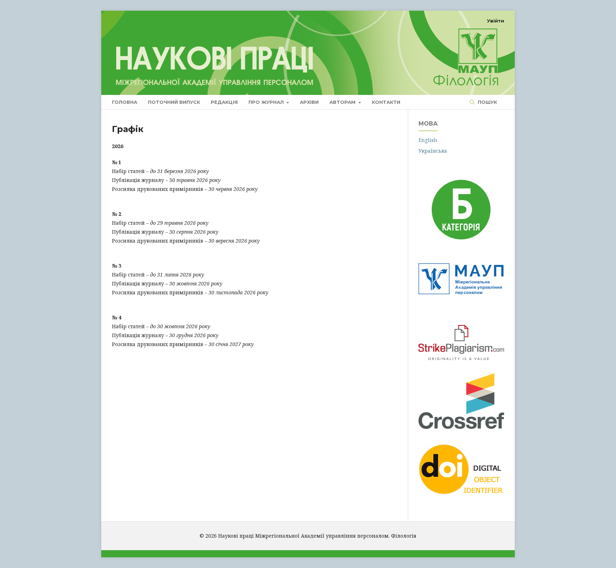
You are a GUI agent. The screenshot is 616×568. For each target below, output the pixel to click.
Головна (124, 102)
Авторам (343, 102)
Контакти (386, 102)
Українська (433, 150)
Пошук (486, 102)
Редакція (224, 102)
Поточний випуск (174, 102)
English (428, 140)
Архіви (309, 102)
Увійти (495, 21)
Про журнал (266, 102)
